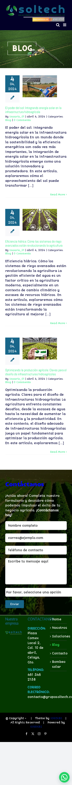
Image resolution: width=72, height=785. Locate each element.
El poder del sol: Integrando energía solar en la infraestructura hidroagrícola (33, 110)
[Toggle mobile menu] (65, 25)
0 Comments (22, 120)
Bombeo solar (58, 664)
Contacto (58, 653)
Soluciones (58, 636)
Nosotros (58, 627)
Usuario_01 (16, 116)
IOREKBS (56, 718)
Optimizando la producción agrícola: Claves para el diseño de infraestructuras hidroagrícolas (36, 372)
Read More (57, 194)
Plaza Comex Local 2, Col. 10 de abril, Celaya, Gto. (35, 647)
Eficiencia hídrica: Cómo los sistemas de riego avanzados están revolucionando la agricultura (34, 243)
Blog (8, 120)
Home (56, 619)
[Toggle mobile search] (58, 25)
